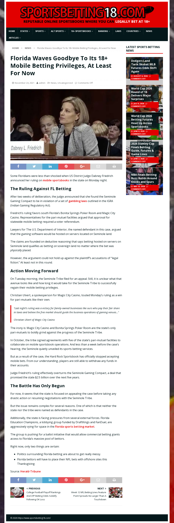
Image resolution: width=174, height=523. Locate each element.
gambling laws (77, 201)
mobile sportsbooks (56, 180)
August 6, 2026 (141, 76)
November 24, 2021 (24, 82)
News (149, 31)
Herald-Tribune (30, 471)
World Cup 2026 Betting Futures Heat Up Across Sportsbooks (142, 121)
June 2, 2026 (139, 159)
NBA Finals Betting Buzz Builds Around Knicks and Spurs (144, 178)
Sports (39, 31)
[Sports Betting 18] (87, 22)
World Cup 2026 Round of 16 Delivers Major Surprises (141, 94)
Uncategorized (65, 82)
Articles (14, 37)
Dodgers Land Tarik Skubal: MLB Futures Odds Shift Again (144, 66)
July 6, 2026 (139, 103)
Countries (132, 31)
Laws (118, 31)
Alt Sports (57, 31)
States (24, 31)
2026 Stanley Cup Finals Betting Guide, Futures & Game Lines (142, 149)
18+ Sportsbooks (81, 31)
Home (12, 31)
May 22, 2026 (139, 186)
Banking (103, 31)
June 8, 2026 (139, 131)
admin (42, 82)
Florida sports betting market (74, 426)
